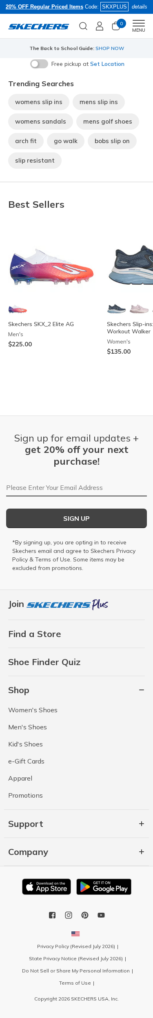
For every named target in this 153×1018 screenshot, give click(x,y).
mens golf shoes (107, 121)
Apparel (20, 778)
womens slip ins (38, 102)
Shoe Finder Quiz (44, 662)
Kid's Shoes (25, 744)
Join (17, 603)
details (139, 7)
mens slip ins (99, 102)
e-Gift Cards (26, 761)
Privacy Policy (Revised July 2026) (76, 946)
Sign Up (76, 518)
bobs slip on (112, 141)
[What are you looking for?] (83, 25)
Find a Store (34, 634)
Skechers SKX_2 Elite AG (41, 324)
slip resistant (35, 160)
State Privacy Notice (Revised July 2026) (76, 958)
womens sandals (40, 121)
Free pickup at (87, 63)
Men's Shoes (27, 727)
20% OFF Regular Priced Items (44, 7)
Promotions (25, 795)
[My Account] (99, 26)
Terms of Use (52, 559)
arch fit (26, 141)
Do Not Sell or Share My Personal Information (76, 971)
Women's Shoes (33, 710)
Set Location (107, 63)
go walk (66, 141)
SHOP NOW (109, 48)
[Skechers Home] (38, 26)
